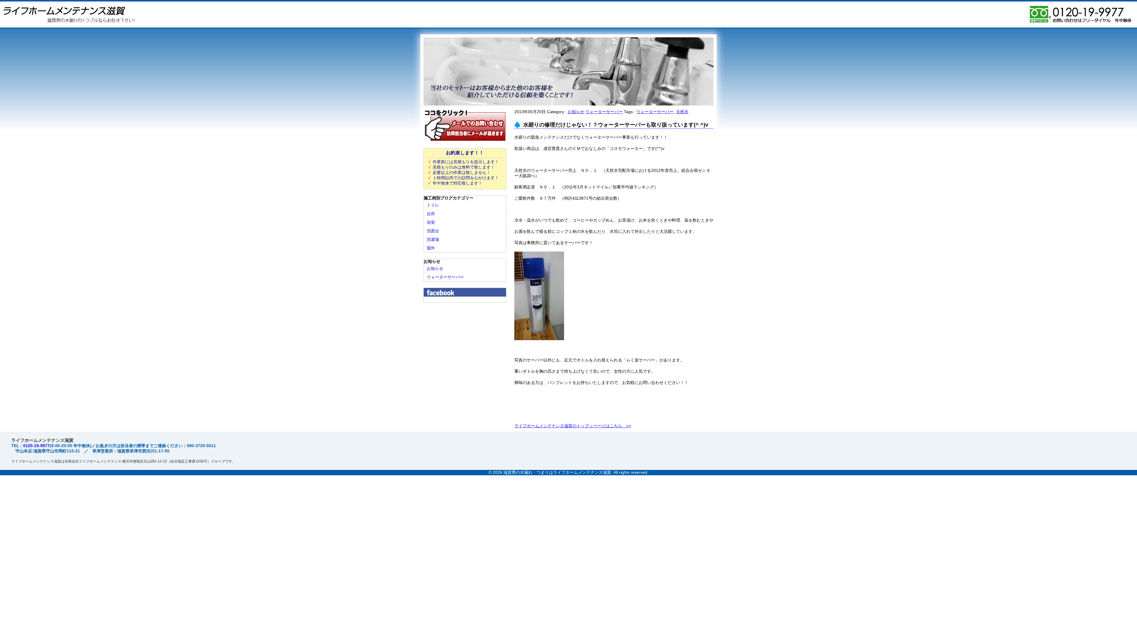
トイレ (433, 205)
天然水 (682, 111)
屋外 (431, 248)
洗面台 (433, 230)
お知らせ (576, 111)
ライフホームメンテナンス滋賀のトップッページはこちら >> (572, 425)
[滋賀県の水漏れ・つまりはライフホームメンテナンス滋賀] (68, 25)
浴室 (431, 222)
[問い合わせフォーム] (464, 139)
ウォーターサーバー (604, 111)
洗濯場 (433, 239)
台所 (431, 213)
